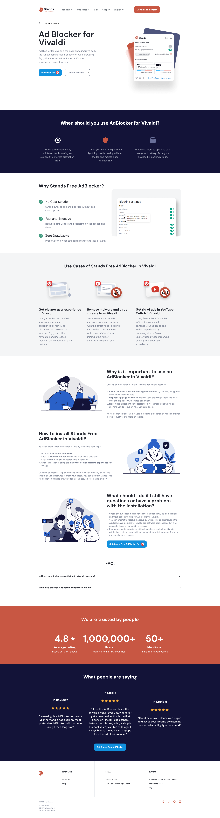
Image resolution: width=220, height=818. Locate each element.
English (117, 9)
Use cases (82, 9)
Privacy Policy (111, 779)
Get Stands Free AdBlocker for (124, 544)
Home (47, 23)
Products (65, 9)
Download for (48, 72)
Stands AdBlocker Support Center (163, 779)
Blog (96, 9)
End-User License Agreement (118, 784)
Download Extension (147, 9)
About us (66, 779)
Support (106, 9)
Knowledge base (156, 784)
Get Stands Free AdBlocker (110, 747)
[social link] (163, 802)
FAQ (150, 788)
